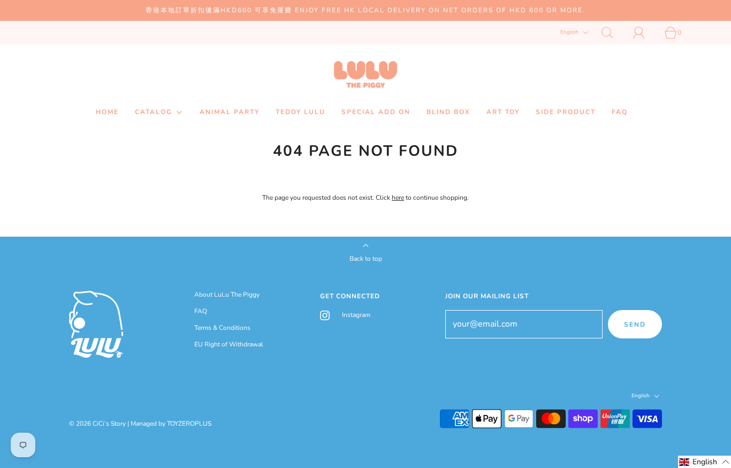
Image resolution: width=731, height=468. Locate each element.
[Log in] (645, 32)
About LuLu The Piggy (227, 294)
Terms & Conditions (222, 327)
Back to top (365, 258)
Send (635, 324)
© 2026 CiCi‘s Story (97, 423)
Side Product (566, 112)
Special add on (375, 112)
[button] (704, 462)
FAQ (620, 112)
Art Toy (503, 112)
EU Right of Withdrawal (228, 344)
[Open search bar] (613, 32)
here (398, 197)
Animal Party (230, 112)
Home (107, 112)
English (570, 32)
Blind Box (448, 112)
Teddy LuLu (300, 112)
